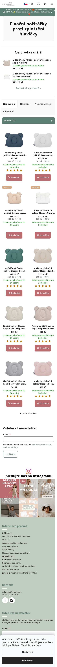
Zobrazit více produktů (27, 88)
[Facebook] (5, 600)
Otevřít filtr (9, 120)
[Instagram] (12, 600)
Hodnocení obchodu (11, 559)
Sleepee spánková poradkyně (16, 553)
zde (39, 645)
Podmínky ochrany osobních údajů (18, 566)
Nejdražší (25, 103)
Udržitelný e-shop (10, 569)
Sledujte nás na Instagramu (29, 476)
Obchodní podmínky (11, 563)
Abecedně (8, 111)
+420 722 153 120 (10, 594)
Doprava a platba (10, 546)
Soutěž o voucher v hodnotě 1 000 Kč (19, 573)
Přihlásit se (10, 454)
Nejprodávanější (43, 103)
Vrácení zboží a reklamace (14, 543)
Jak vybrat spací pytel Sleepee (16, 536)
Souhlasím (27, 660)
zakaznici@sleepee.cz (12, 592)
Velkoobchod (8, 556)
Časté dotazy (8, 549)
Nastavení (27, 652)
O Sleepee (7, 533)
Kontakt (5, 539)
